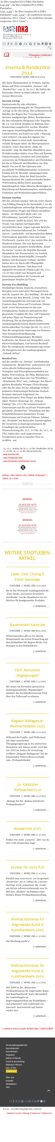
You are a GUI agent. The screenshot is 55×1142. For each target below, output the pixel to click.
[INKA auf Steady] (46, 44)
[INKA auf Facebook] (8, 44)
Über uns (10, 1077)
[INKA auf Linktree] (50, 44)
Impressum (35, 1113)
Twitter (23, 467)
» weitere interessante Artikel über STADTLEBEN (27, 1028)
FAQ (7, 1087)
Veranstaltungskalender (17, 1045)
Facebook (17, 467)
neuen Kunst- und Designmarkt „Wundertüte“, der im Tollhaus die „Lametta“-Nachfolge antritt (27, 881)
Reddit (29, 467)
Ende (16, 478)
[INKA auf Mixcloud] (26, 44)
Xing (40, 467)
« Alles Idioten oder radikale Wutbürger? (28, 475)
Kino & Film (11, 1067)
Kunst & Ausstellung (15, 1061)
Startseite (10, 1113)
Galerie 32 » (7, 478)
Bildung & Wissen (14, 1064)
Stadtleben (15, 585)
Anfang (5, 475)
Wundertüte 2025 (27, 828)
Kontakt (9, 1080)
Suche (18, 1113)
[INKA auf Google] (30, 44)
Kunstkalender (12, 1048)
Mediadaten (11, 1084)
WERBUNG (27, 499)
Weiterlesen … (42, 606)
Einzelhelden (12, 1051)
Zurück (27, 484)
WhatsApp (11, 467)
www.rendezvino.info (12, 457)
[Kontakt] (4, 44)
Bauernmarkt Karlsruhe (27, 624)
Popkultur (10, 1054)
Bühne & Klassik (13, 1058)
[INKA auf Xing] (35, 44)
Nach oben (28, 1090)
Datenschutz (47, 1113)
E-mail (5, 467)
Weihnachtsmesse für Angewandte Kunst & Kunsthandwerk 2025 (27, 924)
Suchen (50, 48)
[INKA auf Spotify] (20, 44)
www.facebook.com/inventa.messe (19, 461)
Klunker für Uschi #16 (27, 867)
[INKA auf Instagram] (16, 44)
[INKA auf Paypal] (43, 44)
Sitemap (26, 1113)
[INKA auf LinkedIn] (38, 44)
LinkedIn (34, 467)
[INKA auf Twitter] (11, 44)
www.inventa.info (11, 454)
